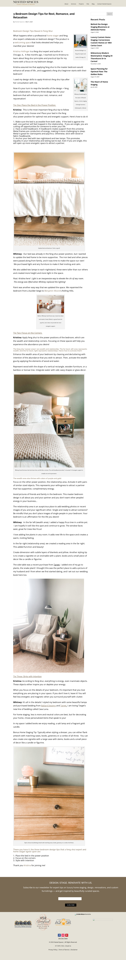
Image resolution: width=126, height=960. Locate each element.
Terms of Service (64, 950)
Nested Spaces (19, 22)
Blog (93, 4)
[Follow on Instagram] (63, 935)
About (66, 4)
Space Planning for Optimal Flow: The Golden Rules (99, 72)
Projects (81, 4)
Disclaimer (74, 950)
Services (73, 4)
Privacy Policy (53, 950)
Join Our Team (63, 938)
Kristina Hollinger (21, 51)
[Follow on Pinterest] (66, 935)
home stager (53, 35)
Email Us (68, 946)
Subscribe (71, 905)
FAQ (88, 4)
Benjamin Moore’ (52, 290)
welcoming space (23, 42)
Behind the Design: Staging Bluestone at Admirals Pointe (100, 27)
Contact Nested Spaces (104, 4)
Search (110, 14)
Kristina (27, 865)
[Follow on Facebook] (59, 935)
